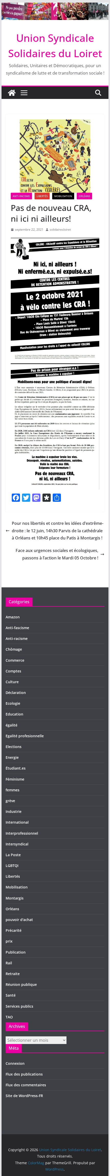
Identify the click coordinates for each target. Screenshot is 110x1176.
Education (14, 714)
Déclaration (16, 692)
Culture (12, 681)
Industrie (13, 811)
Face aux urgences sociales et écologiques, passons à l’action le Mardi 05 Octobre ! (57, 554)
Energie (12, 757)
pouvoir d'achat (19, 919)
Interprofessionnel (22, 833)
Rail (9, 962)
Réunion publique (21, 984)
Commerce (15, 660)
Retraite (13, 973)
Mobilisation (63, 196)
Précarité (13, 930)
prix (9, 941)
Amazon (13, 617)
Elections (13, 746)
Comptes (13, 671)
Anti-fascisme (17, 627)
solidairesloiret (60, 229)
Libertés (42, 196)
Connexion (15, 1063)
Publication (16, 952)
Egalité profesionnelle (25, 735)
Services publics (19, 1006)
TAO (9, 1017)
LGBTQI (12, 865)
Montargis (15, 898)
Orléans (84, 196)
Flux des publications (24, 1074)
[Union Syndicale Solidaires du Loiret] (55, 6)
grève (10, 800)
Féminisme (15, 779)
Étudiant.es (16, 768)
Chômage (14, 649)
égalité (11, 725)
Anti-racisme (21, 196)
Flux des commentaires (26, 1084)
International (17, 822)
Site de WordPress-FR (24, 1095)
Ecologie (13, 703)
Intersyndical (17, 844)
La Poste (13, 854)
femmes (12, 790)
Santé (11, 995)
